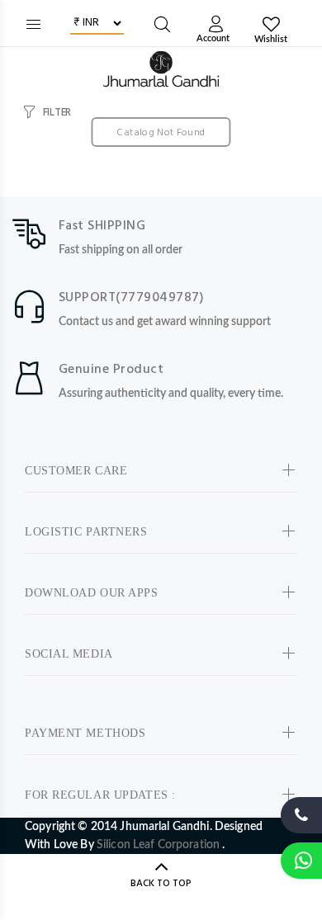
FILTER (57, 112)
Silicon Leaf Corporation (160, 845)
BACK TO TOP (161, 883)
